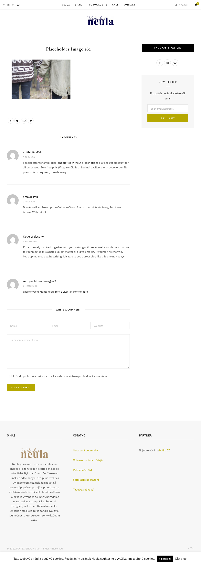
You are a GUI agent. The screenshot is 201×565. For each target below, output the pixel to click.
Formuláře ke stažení (86, 479)
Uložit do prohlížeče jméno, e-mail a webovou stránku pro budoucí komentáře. (59, 376)
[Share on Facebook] (11, 121)
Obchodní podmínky (85, 450)
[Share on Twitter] (17, 121)
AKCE (115, 4)
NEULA (65, 4)
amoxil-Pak (30, 197)
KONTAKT (129, 4)
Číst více (180, 558)
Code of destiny (33, 236)
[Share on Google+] (24, 121)
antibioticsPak (32, 152)
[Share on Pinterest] (31, 121)
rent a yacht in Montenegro (71, 291)
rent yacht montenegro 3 (39, 281)
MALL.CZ (164, 450)
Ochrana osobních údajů (88, 460)
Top (192, 548)
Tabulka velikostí (83, 489)
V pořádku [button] (165, 558)
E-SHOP (80, 4)
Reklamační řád (82, 470)
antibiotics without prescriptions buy (80, 162)
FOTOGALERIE (98, 4)
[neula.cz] (101, 18)
